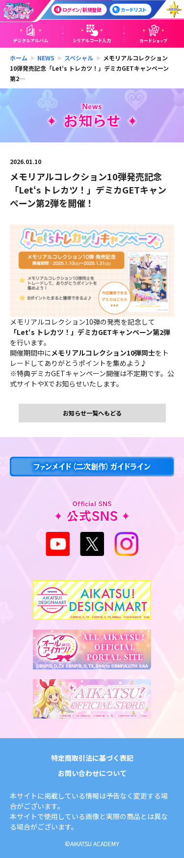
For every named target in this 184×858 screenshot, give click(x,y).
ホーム (18, 58)
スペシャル (78, 58)
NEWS (45, 58)
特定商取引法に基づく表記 (92, 758)
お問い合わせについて (92, 773)
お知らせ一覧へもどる (92, 413)
